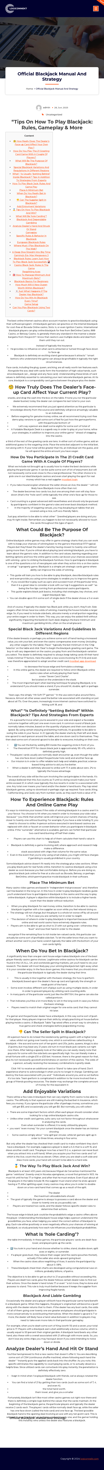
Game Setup (31, 304)
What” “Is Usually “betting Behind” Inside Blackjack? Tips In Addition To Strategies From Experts (31, 177)
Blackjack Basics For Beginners (31, 281)
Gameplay (31, 232)
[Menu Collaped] (96, 8)
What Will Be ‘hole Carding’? (31, 216)
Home (29, 89)
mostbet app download (82, 661)
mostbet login (69, 479)
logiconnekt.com (89, 1458)
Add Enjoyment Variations (31, 206)
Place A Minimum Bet (31, 190)
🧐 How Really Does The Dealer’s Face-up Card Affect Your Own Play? (31, 144)
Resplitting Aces (31, 271)
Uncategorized (54, 114)
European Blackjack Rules (31, 242)
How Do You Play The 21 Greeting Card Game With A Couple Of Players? (31, 154)
